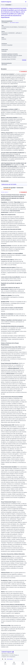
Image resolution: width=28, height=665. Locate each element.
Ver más (24, 60)
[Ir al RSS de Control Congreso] (5, 659)
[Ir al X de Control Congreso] (3, 659)
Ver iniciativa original (14, 22)
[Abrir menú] (25, 1)
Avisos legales (10, 659)
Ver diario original (4, 192)
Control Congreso (6, 1)
